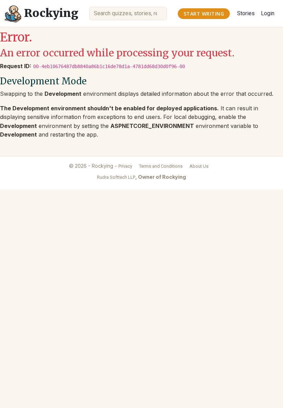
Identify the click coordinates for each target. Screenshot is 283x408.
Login (267, 13)
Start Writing (204, 13)
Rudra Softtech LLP (116, 177)
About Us (198, 166)
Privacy (125, 166)
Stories (246, 13)
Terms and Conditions (161, 166)
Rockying (49, 13)
